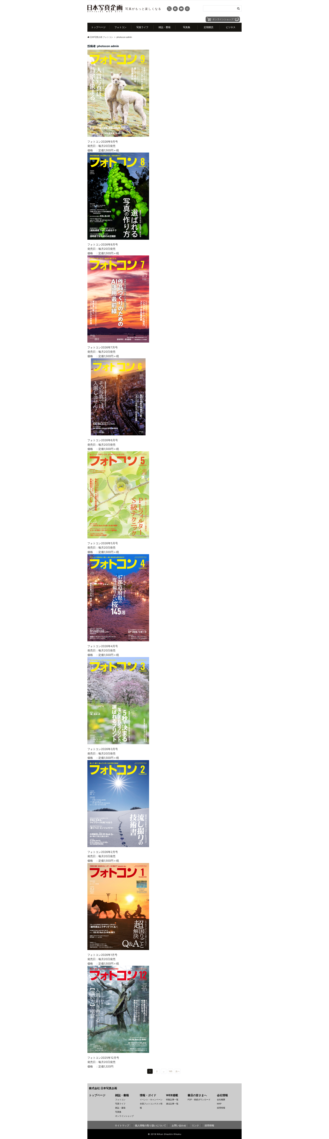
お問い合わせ (179, 1125)
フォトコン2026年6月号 (102, 440)
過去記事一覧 (172, 1103)
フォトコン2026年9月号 (102, 141)
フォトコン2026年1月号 (102, 954)
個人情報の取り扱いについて (150, 1125)
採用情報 (221, 1107)
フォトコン (120, 27)
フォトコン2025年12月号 (103, 1057)
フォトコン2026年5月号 (102, 543)
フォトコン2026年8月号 (102, 244)
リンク (195, 1125)
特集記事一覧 (172, 1099)
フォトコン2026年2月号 (102, 852)
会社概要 (221, 1099)
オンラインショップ (124, 1116)
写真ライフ (142, 27)
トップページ (98, 27)
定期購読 (208, 27)
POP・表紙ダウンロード (199, 1099)
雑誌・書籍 (164, 27)
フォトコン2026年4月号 (102, 646)
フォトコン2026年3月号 (102, 749)
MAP (219, 1103)
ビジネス (230, 27)
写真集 (186, 27)
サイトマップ (122, 1125)
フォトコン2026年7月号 (102, 347)
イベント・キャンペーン (151, 1099)
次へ (177, 1071)
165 (170, 1071)
